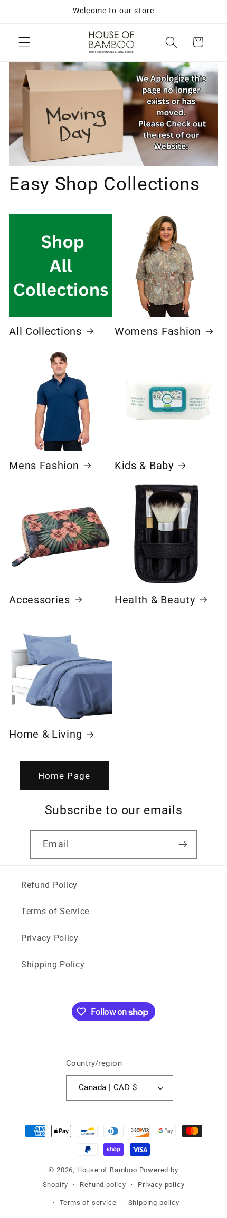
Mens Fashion (44, 466)
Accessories (39, 600)
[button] (24, 42)
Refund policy (103, 1185)
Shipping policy (153, 1202)
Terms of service (88, 1202)
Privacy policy (161, 1185)
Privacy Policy (50, 938)
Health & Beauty (155, 600)
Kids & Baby (144, 466)
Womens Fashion (158, 331)
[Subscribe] (182, 844)
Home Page (64, 775)
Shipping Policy (52, 964)
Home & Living (45, 734)
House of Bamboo (107, 1170)
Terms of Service (55, 911)
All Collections (45, 331)
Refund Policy (49, 885)
